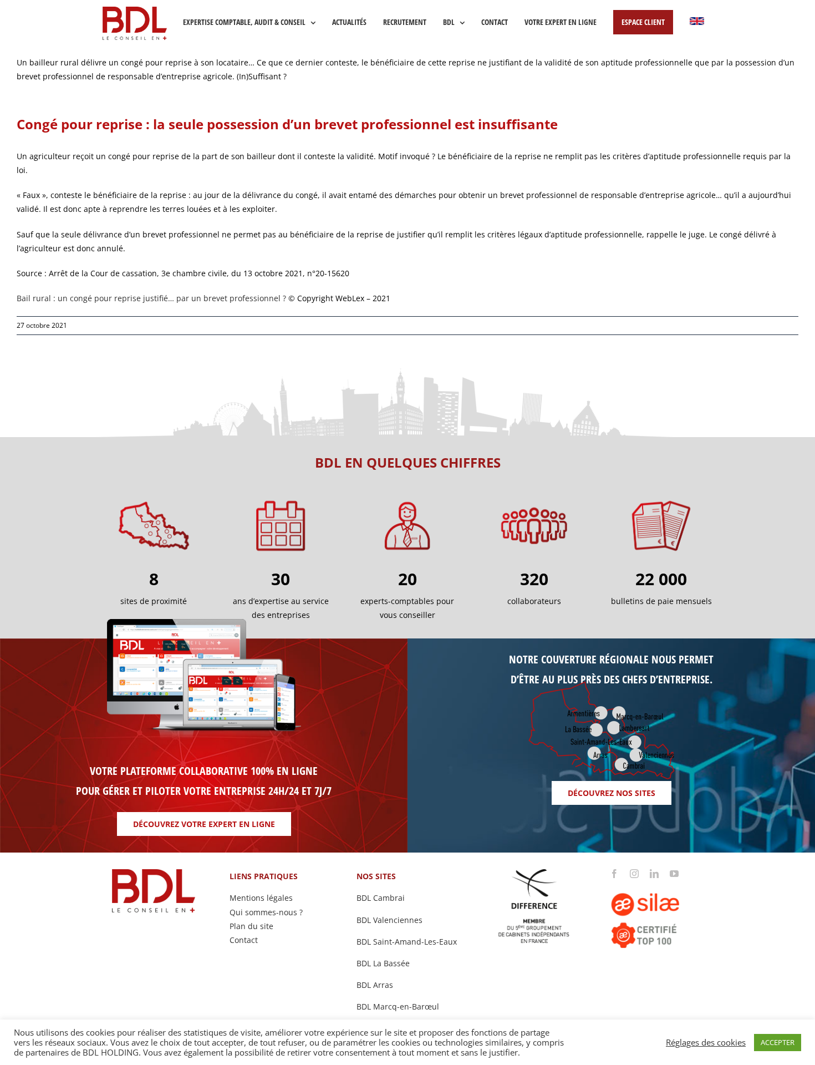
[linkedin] (654, 873)
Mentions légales (261, 897)
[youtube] (674, 873)
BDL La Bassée (383, 963)
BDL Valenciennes (389, 920)
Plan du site (251, 926)
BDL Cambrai (380, 897)
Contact (244, 940)
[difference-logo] (534, 873)
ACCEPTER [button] (777, 1042)
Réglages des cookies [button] (706, 1042)
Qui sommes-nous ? (266, 912)
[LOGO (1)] (661, 881)
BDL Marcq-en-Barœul (397, 1006)
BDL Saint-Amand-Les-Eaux (406, 941)
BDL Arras (374, 985)
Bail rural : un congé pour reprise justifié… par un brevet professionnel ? (151, 298)
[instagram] (634, 873)
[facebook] (614, 873)
